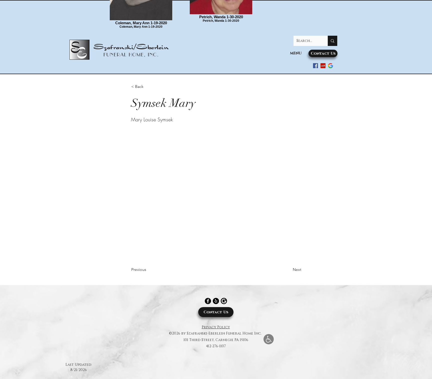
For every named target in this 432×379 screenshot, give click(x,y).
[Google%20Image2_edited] (224, 301)
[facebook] (315, 65)
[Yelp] (216, 301)
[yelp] (323, 65)
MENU (296, 53)
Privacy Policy (216, 327)
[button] (147, 87)
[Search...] (332, 41)
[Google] (330, 65)
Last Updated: (79, 364)
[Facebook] (208, 301)
